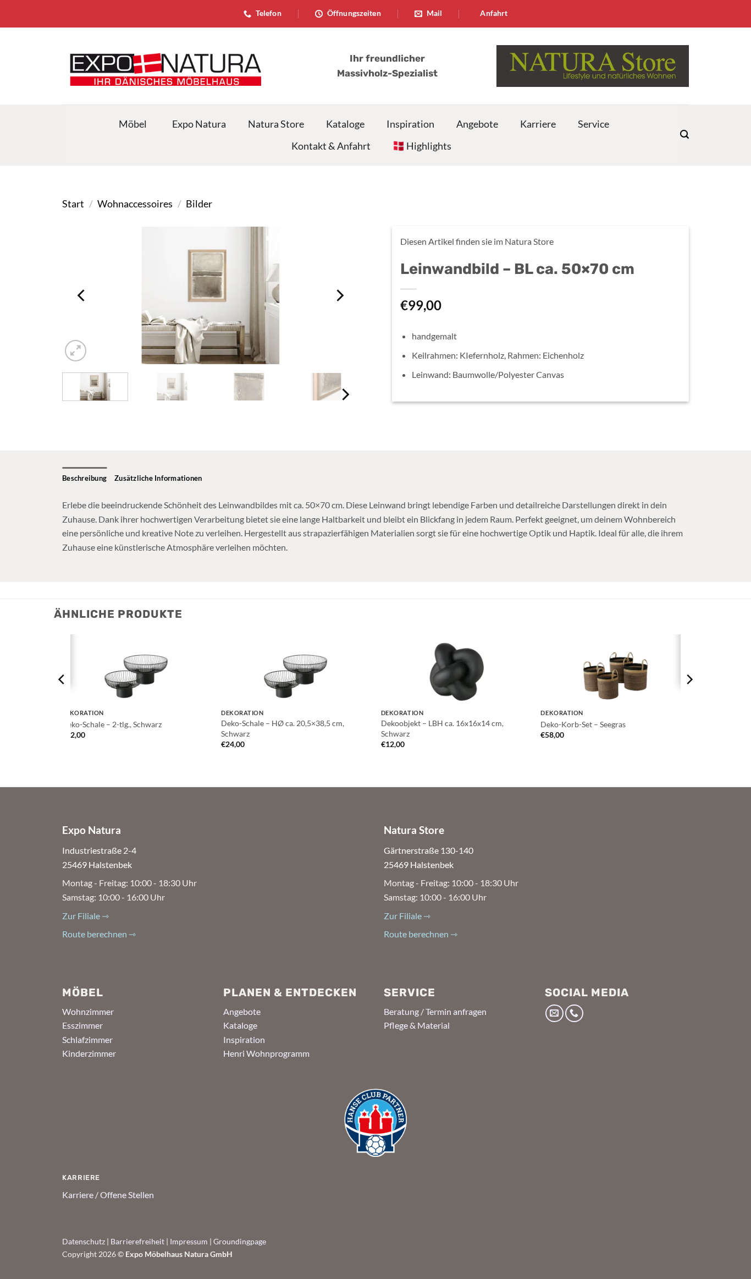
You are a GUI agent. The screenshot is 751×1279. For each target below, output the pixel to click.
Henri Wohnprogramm (266, 1053)
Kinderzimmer (89, 1053)
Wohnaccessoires (135, 203)
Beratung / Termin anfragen (435, 1011)
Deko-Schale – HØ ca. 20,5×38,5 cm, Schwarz (282, 728)
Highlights (428, 146)
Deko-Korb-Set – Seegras (583, 724)
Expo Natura (199, 124)
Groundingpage (239, 1241)
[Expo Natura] (161, 66)
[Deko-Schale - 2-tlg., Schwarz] (136, 669)
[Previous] (82, 295)
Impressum (189, 1241)
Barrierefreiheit (137, 1241)
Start (73, 203)
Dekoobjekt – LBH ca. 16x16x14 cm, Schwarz (442, 728)
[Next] (339, 295)
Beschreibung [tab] (84, 478)
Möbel (133, 124)
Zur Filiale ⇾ (85, 915)
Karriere (538, 124)
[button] (684, 134)
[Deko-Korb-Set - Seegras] (614, 669)
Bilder (199, 203)
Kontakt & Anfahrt (331, 146)
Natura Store (276, 124)
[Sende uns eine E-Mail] (554, 1013)
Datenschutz (83, 1241)
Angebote (477, 124)
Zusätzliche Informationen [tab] (158, 478)
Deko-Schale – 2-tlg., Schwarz (112, 724)
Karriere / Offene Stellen (108, 1194)
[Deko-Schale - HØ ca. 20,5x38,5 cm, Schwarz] (295, 669)
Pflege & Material (417, 1025)
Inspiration (410, 124)
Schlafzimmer (87, 1039)
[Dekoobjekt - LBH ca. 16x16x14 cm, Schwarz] (455, 669)
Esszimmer (82, 1025)
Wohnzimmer (88, 1011)
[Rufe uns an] (574, 1013)
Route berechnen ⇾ (99, 934)
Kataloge (345, 124)
